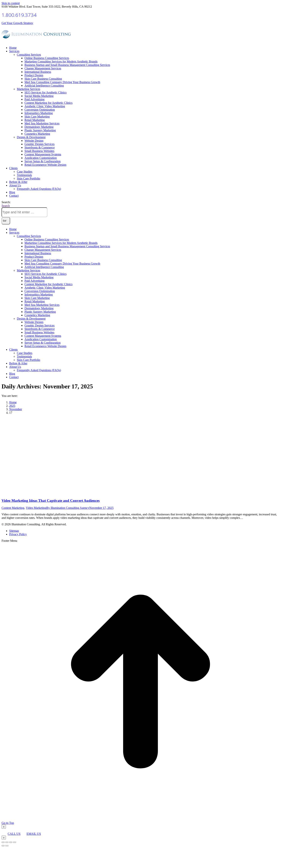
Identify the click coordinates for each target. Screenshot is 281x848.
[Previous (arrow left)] (3, 845)
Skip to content (11, 3)
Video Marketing (36, 507)
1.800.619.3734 (19, 14)
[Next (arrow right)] (6, 845)
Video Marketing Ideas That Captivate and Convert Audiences (51, 501)
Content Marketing (13, 507)
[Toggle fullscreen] (10, 842)
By (67, 507)
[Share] (6, 842)
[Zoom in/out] (14, 842)
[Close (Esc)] (3, 842)
